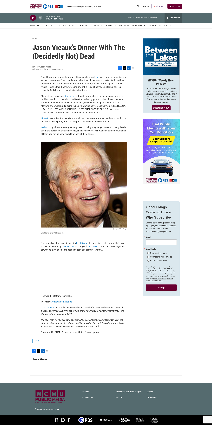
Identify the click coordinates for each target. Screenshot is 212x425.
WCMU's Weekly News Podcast (161, 82)
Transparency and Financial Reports (128, 392)
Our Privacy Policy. (157, 281)
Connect (109, 25)
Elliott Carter (82, 243)
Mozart (44, 118)
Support (84, 25)
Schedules (35, 25)
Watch (49, 25)
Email (148, 237)
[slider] (44, 17)
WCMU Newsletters (158, 260)
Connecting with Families (161, 256)
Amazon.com (58, 301)
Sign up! (161, 287)
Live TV (160, 6)
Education (124, 25)
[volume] (40, 18)
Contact (85, 392)
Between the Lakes (158, 253)
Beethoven (70, 96)
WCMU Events (138, 25)
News (71, 25)
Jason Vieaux (47, 307)
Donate (176, 6)
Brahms (45, 127)
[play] (33, 17)
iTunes (68, 301)
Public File (118, 397)
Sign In (145, 6)
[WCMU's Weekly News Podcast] (161, 56)
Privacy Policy (87, 397)
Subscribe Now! (161, 107)
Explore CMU (152, 397)
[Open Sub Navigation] (42, 25)
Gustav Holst (94, 246)
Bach (96, 77)
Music (34, 38)
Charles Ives (68, 246)
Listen (61, 25)
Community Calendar (158, 25)
